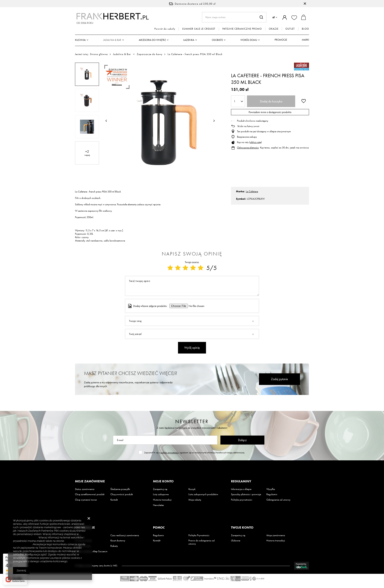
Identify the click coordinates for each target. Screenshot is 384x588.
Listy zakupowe (161, 494)
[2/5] (178, 268)
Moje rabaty (194, 499)
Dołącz (242, 440)
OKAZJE (273, 28)
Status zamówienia (84, 489)
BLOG (305, 28)
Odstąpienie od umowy (278, 499)
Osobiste (217, 40)
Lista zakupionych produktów (203, 494)
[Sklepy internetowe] (301, 566)
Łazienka (188, 40)
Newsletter (192, 421)
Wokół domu (248, 40)
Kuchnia (80, 40)
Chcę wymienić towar (86, 499)
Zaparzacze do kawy (149, 54)
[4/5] (193, 268)
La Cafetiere (252, 191)
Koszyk (191, 489)
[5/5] (200, 268)
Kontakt (114, 499)
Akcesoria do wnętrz (152, 40)
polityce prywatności (25, 537)
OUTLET (290, 28)
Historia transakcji (162, 499)
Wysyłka (270, 489)
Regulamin (271, 494)
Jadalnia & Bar (112, 40)
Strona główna (99, 54)
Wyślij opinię (192, 348)
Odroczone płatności (248, 147)
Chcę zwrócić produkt (121, 494)
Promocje (281, 39)
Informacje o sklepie (241, 489)
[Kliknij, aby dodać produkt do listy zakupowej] (303, 100)
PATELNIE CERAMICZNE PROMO (242, 28)
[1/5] (170, 268)
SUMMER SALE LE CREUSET (198, 28)
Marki (305, 39)
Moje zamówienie (90, 481)
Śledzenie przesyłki (120, 489)
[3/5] (185, 268)
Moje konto (163, 481)
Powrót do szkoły (164, 28)
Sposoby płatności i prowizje (246, 494)
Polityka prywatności (241, 499)
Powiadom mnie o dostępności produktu (270, 112)
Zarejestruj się (160, 489)
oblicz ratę (255, 142)
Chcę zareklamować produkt (89, 494)
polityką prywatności (169, 452)
